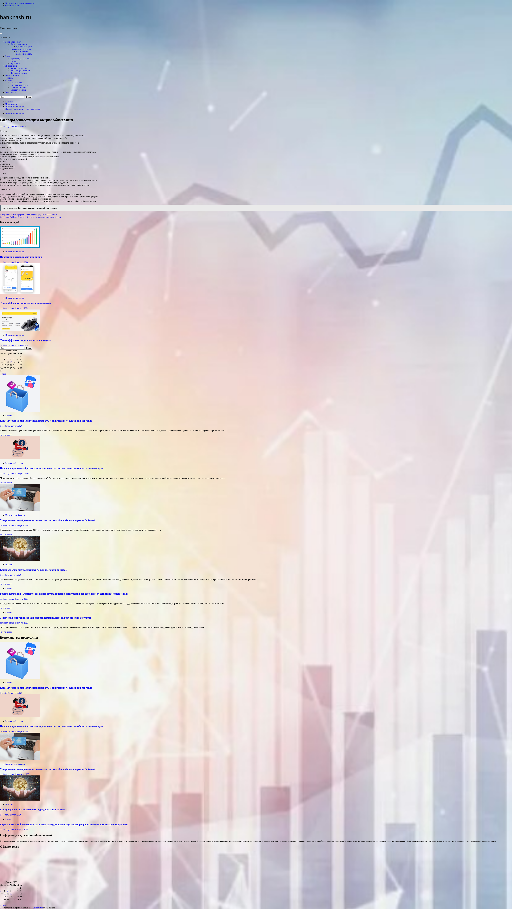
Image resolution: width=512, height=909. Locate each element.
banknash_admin (7, 126)
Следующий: (30, 217)
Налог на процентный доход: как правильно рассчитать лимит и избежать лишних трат (51, 468)
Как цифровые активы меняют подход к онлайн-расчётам (33, 569)
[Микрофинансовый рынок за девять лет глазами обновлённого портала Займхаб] (20, 510)
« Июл (3, 374)
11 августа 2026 (22, 473)
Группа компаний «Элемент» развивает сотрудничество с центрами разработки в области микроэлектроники (64, 593)
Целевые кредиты (24, 54)
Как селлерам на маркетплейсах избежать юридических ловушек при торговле (46, 420)
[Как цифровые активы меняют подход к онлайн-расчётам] (20, 560)
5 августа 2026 (14, 575)
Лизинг (14, 61)
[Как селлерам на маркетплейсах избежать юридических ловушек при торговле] (20, 411)
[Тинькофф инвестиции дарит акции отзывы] (20, 293)
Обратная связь (12, 6)
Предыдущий (28, 214)
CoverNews (38, 908)
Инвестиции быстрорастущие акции (21, 256)
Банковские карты (19, 44)
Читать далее (6, 435)
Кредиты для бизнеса (20, 58)
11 (5, 362)
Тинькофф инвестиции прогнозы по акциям (25, 340)
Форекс (8, 80)
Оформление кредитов (21, 49)
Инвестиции (11, 66)
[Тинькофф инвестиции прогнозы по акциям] (20, 330)
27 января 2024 (21, 126)
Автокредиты (22, 51)
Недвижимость (12, 75)
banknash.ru (15, 17)
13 (11, 362)
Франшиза (15, 63)
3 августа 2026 (21, 599)
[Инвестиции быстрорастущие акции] (20, 247)
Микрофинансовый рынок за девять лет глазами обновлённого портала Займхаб (47, 520)
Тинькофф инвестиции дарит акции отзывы (25, 303)
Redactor (4, 426)
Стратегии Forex (18, 90)
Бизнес (8, 56)
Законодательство (19, 68)
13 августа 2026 (15, 426)
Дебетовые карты (24, 46)
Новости (9, 564)
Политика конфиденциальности (20, 3)
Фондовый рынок (19, 73)
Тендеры (9, 78)
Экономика (10, 92)
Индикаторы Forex (19, 85)
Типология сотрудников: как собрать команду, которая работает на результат (45, 617)
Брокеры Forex (17, 83)
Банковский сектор (14, 42)
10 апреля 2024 (21, 345)
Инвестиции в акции (20, 71)
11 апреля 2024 (21, 262)
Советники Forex (18, 87)
